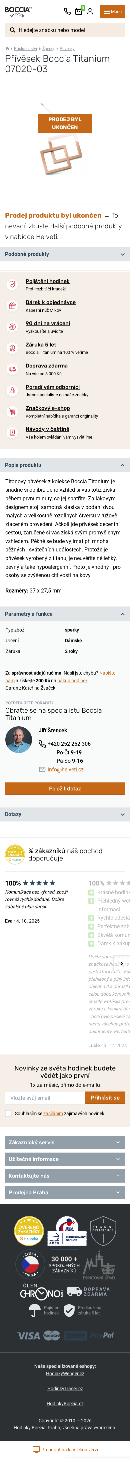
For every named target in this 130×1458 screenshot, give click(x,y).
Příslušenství (25, 48)
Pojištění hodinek (48, 281)
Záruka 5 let (41, 344)
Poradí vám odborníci (53, 387)
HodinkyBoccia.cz (65, 1403)
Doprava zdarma (47, 365)
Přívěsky (67, 48)
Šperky (48, 48)
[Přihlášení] (90, 11)
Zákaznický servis (32, 1142)
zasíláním (53, 1113)
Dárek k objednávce (51, 302)
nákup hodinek (72, 680)
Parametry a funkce (29, 614)
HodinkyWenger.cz (65, 1373)
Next (121, 963)
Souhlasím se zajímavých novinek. (60, 1113)
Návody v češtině (47, 429)
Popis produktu (23, 465)
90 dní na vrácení (48, 323)
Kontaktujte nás (29, 1176)
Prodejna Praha (28, 1192)
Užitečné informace (34, 1159)
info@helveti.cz (66, 769)
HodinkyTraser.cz (65, 1388)
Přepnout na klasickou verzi (69, 1449)
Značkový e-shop (48, 408)
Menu (116, 11)
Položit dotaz (65, 788)
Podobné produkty (27, 254)
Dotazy (13, 814)
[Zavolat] (67, 11)
